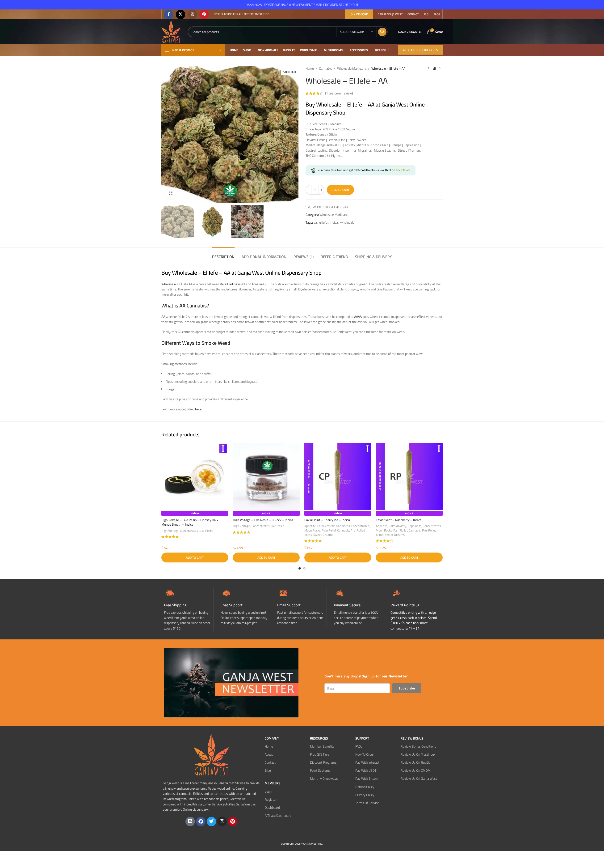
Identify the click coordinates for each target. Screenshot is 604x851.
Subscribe (406, 688)
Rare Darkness (230, 284)
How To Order (364, 754)
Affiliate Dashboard (278, 816)
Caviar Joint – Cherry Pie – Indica (327, 520)
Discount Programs (323, 762)
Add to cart (340, 189)
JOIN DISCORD (359, 14)
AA (191, 284)
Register (271, 799)
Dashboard (272, 807)
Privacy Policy (364, 795)
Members (272, 783)
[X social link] (180, 14)
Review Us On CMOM (416, 770)
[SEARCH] (382, 32)
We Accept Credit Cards (420, 50)
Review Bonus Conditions (418, 746)
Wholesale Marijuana (351, 68)
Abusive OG (260, 284)
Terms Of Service (367, 803)
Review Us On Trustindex (418, 754)
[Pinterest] (232, 821)
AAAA (358, 317)
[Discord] (190, 821)
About (269, 754)
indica (334, 222)
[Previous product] (428, 68)
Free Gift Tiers (320, 754)
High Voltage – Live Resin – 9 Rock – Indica (263, 520)
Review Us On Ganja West (419, 778)
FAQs (358, 746)
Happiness (343, 526)
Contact (270, 762)
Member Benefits (322, 746)
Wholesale (168, 284)
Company (272, 738)
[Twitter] (211, 821)
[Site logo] (171, 31)
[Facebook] (201, 821)
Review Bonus (412, 738)
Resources (319, 738)
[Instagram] (222, 821)
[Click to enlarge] (171, 193)
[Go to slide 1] (299, 568)
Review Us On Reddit (415, 762)
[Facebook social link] (168, 14)
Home (310, 68)
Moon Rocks (312, 530)
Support (362, 738)
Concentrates (189, 531)
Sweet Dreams (323, 535)
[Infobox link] (245, 606)
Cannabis (325, 68)
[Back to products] (434, 68)
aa (315, 222)
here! (198, 409)
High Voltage (170, 531)
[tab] (223, 254)
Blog (268, 770)
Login (268, 791)
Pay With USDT (365, 770)
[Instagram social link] (192, 14)
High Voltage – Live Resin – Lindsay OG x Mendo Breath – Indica (189, 522)
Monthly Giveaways (324, 778)
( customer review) (339, 93)
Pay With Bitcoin (366, 778)
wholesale (347, 222)
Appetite (310, 526)
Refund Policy (364, 787)
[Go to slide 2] (304, 568)
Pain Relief (329, 530)
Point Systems (320, 770)
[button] (194, 557)
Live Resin (206, 531)
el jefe (323, 222)
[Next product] (440, 68)
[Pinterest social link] (204, 14)
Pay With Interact (367, 762)
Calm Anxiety (326, 526)
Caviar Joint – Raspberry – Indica (398, 520)
